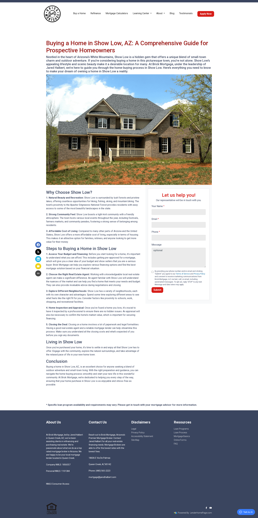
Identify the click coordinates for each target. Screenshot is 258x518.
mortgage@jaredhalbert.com (102, 477)
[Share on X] (38, 252)
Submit (157, 289)
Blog (172, 13)
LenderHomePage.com (201, 513)
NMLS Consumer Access (57, 484)
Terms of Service (183, 274)
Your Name (158, 206)
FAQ (176, 444)
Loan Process (180, 432)
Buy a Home (79, 13)
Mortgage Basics (182, 436)
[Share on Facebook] (38, 245)
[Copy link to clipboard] (38, 273)
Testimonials (186, 13)
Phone (156, 231)
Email (155, 219)
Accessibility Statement (142, 436)
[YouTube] (210, 508)
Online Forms (180, 440)
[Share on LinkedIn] (38, 259)
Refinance (95, 13)
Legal (133, 429)
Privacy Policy (199, 274)
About (159, 13)
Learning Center (141, 13)
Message (157, 244)
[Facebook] (206, 508)
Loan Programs (181, 429)
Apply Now (206, 13)
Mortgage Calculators (117, 13)
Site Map (135, 440)
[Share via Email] (38, 266)
